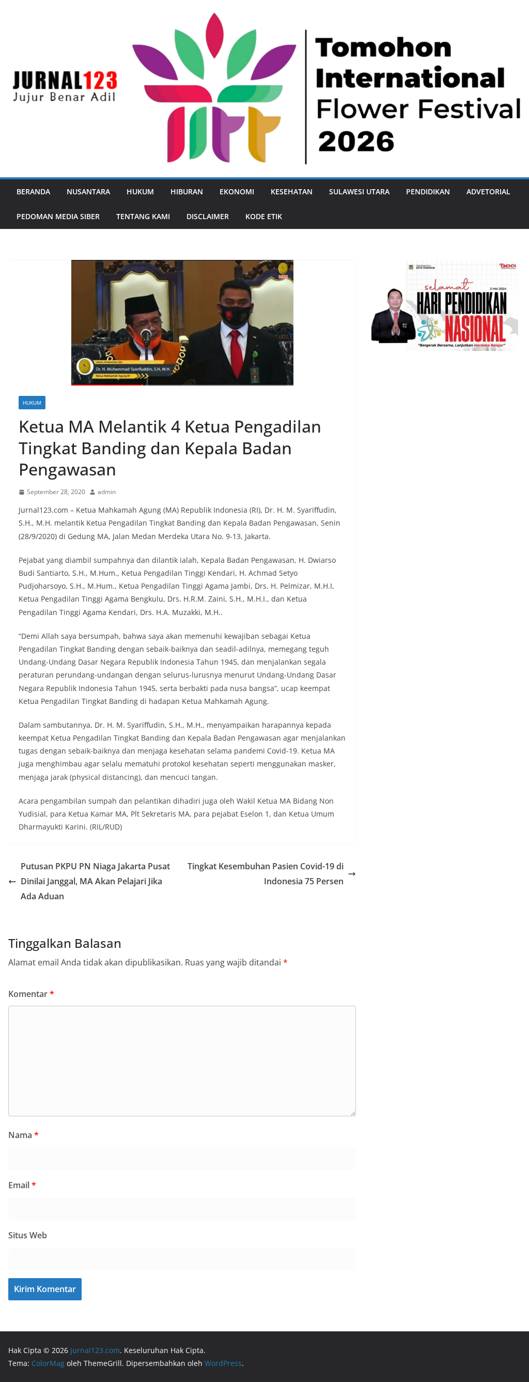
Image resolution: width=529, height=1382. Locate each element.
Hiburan (186, 191)
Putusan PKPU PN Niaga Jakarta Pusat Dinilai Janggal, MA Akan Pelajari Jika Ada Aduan (95, 881)
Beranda (33, 191)
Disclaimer (207, 216)
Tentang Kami (143, 216)
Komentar (31, 994)
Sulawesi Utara (359, 191)
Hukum (140, 191)
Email (22, 1185)
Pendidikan (428, 191)
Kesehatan (292, 191)
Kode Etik (263, 216)
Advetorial (488, 191)
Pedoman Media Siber (58, 216)
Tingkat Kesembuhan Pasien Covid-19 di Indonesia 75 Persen (266, 874)
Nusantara (88, 191)
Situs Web (27, 1235)
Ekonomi (237, 191)
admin (107, 491)
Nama (23, 1135)
